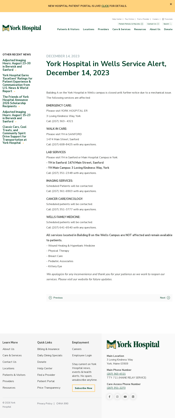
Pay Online (129, 19)
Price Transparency (48, 388)
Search (166, 24)
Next (162, 297)
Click (105, 6)
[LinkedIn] (133, 396)
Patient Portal (46, 381)
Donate (168, 29)
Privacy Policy (44, 403)
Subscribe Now (83, 388)
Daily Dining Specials (49, 355)
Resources (140, 29)
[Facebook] (109, 396)
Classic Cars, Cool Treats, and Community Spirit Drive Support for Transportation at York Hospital (15, 135)
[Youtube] (125, 396)
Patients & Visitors (68, 29)
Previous (58, 297)
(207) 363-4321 (116, 374)
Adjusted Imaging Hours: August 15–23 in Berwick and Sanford (17, 116)
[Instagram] (117, 396)
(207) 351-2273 (116, 388)
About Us (155, 29)
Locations (88, 29)
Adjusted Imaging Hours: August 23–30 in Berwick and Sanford (17, 65)
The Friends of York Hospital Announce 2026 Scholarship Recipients (16, 101)
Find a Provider (143, 19)
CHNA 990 (62, 403)
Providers (103, 29)
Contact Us (151, 24)
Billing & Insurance (48, 349)
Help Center (117, 19)
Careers (155, 19)
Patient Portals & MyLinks (129, 24)
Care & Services (121, 29)
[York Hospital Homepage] (133, 344)
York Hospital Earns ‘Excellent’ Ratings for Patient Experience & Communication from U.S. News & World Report (17, 83)
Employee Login (82, 355)
